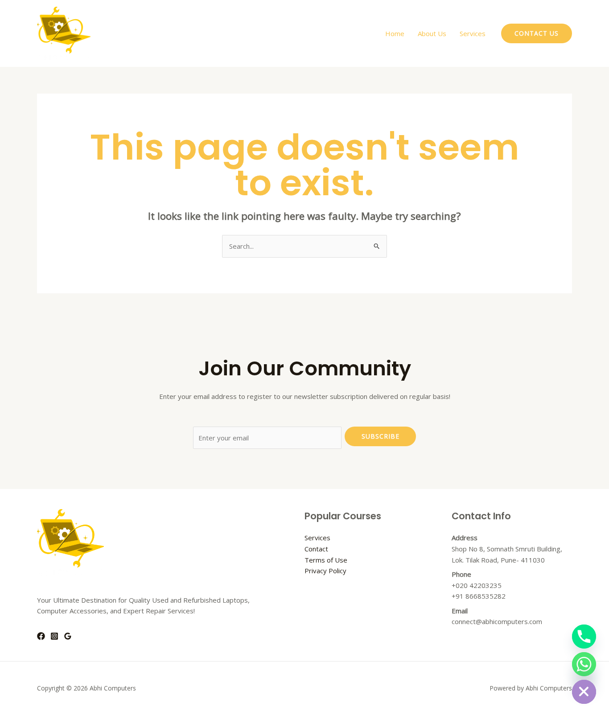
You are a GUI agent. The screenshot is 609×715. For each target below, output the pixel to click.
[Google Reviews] (68, 636)
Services (473, 33)
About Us (432, 33)
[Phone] (584, 637)
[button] (536, 33)
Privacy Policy (325, 570)
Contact (316, 548)
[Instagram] (54, 636)
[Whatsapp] (584, 664)
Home (394, 33)
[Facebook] (41, 636)
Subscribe (380, 436)
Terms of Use (325, 559)
